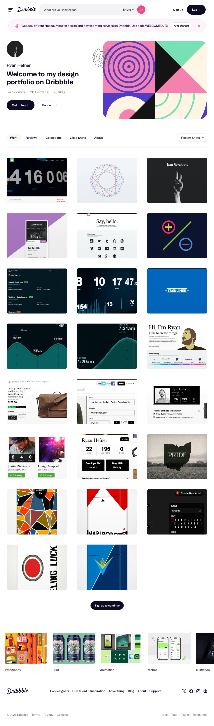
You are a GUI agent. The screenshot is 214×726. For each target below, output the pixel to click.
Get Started (181, 25)
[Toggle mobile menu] (11, 10)
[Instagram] (198, 691)
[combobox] (79, 9)
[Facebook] (191, 691)
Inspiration (97, 691)
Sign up (178, 10)
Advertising (117, 691)
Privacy (48, 714)
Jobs (165, 714)
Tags (174, 714)
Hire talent (79, 691)
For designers (59, 691)
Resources (200, 714)
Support (155, 691)
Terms (36, 714)
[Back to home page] (26, 9)
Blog (131, 691)
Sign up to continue (107, 605)
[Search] (141, 9)
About (142, 691)
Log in (196, 9)
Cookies (62, 714)
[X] (184, 691)
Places (185, 714)
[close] (199, 26)
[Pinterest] (205, 691)
